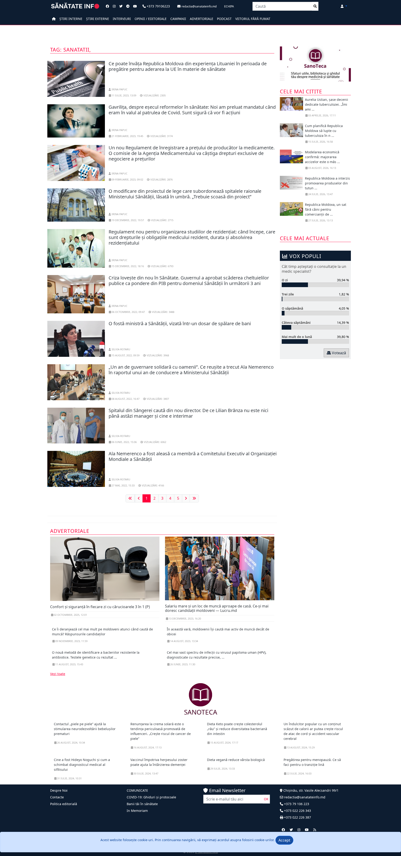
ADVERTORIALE (201, 18)
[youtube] (307, 829)
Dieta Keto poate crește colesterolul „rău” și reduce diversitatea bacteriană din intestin (237, 729)
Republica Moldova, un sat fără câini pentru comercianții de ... (325, 209)
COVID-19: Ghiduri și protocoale (151, 797)
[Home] (54, 18)
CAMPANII (178, 18)
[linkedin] (299, 829)
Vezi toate (57, 674)
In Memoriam (137, 810)
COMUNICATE (137, 790)
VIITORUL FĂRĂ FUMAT (252, 18)
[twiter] (291, 829)
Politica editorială (63, 804)
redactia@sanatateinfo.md (304, 797)
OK (266, 799)
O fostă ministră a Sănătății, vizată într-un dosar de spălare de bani (180, 323)
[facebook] (283, 829)
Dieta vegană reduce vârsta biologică (236, 760)
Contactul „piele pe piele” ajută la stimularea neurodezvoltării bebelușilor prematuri (85, 729)
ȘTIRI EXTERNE (97, 18)
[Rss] (314, 829)
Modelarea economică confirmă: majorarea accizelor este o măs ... (322, 157)
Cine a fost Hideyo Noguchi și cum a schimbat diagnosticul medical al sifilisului (82, 765)
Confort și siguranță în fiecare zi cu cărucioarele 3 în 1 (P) (100, 606)
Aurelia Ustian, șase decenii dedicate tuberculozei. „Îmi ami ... (326, 104)
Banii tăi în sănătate (142, 804)
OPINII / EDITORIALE (151, 18)
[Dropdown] (344, 6)
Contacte (57, 797)
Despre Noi (59, 790)
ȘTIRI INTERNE (70, 18)
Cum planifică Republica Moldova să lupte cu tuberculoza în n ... (324, 131)
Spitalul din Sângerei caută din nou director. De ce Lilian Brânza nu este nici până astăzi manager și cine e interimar (188, 413)
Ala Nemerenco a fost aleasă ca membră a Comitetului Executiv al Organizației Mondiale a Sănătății (193, 456)
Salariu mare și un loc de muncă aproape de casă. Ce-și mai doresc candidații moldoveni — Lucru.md (216, 608)
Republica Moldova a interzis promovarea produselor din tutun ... (327, 183)
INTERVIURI (122, 18)
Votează (338, 352)
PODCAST (224, 18)
